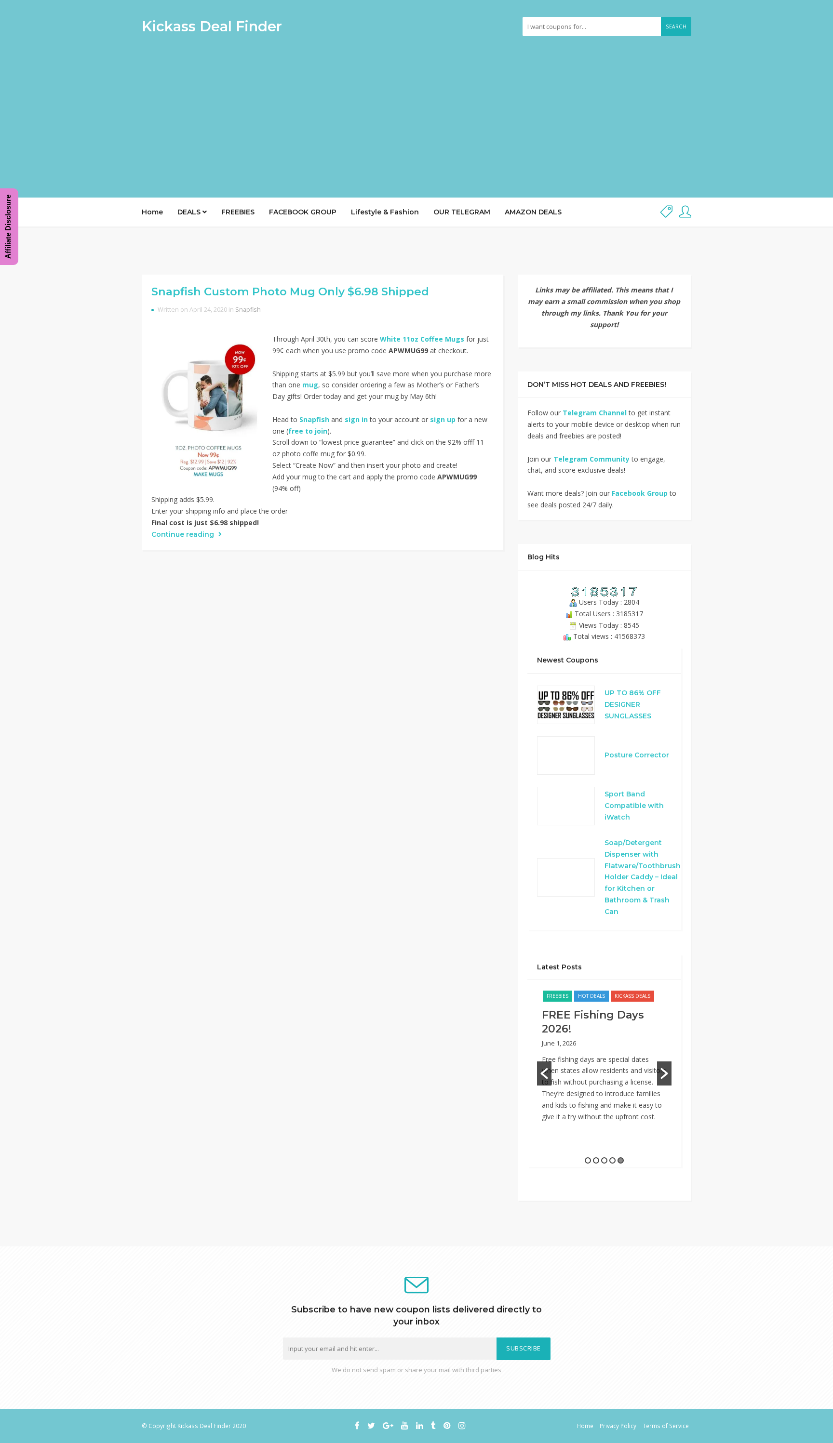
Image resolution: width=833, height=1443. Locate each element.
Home (152, 212)
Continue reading (183, 534)
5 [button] (621, 1160)
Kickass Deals (632, 996)
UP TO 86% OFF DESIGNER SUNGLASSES (633, 704)
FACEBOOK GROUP (302, 212)
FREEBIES (238, 212)
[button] (544, 1073)
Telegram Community (591, 458)
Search (676, 26)
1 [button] (588, 1160)
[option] (604, 1061)
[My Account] (685, 212)
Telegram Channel (595, 412)
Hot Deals (591, 996)
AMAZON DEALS (533, 212)
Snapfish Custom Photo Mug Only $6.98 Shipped (290, 291)
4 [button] (612, 1160)
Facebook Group (640, 493)
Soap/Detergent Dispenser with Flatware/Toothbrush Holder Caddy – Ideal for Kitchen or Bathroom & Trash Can (643, 877)
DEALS (189, 212)
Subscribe (523, 1348)
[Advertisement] (416, 113)
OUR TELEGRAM (461, 212)
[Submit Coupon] (666, 212)
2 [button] (596, 1160)
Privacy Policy (618, 1426)
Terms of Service (666, 1426)
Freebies (557, 996)
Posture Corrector (637, 755)
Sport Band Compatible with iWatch (634, 805)
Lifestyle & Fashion (385, 212)
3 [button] (604, 1160)
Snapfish (248, 309)
